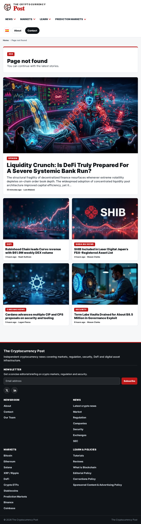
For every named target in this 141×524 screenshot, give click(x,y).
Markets (26, 19)
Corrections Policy (84, 478)
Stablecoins (11, 490)
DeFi (9, 244)
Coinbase (9, 508)
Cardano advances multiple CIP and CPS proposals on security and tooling (34, 316)
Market (77, 411)
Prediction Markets (69, 19)
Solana (8, 467)
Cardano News (16, 309)
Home (6, 40)
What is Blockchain (84, 467)
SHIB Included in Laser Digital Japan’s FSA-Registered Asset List (101, 250)
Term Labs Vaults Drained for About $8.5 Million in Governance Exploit (103, 316)
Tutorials (78, 455)
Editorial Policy (82, 473)
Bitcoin (8, 455)
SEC (75, 441)
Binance (8, 502)
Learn (44, 19)
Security (81, 309)
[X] (7, 390)
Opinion (12, 158)
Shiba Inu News (85, 244)
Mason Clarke (93, 257)
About (17, 30)
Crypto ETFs (11, 484)
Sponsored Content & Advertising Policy (97, 484)
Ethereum (9, 461)
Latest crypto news (84, 405)
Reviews (78, 461)
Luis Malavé (29, 190)
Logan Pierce (24, 322)
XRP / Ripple (11, 473)
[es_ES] (7, 30)
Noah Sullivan (24, 257)
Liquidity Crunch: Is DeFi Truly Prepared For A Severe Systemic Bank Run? (68, 168)
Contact (32, 30)
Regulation (79, 417)
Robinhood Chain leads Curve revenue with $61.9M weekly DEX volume (33, 250)
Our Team (9, 417)
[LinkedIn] (14, 390)
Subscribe (129, 381)
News (9, 19)
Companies (80, 423)
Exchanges (79, 435)
